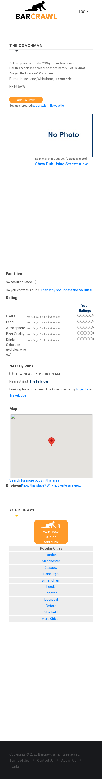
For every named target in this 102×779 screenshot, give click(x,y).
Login (84, 12)
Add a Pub (69, 760)
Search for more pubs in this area (34, 480)
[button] (51, 441)
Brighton (51, 593)
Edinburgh (51, 574)
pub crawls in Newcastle (48, 105)
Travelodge (17, 395)
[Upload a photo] (76, 158)
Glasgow (51, 567)
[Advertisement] (51, 218)
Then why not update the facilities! (66, 290)
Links (15, 766)
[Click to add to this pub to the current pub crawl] (26, 99)
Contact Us (45, 760)
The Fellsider (38, 381)
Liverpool (51, 599)
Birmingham (51, 580)
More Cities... (51, 619)
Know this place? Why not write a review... (51, 485)
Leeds (51, 587)
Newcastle (63, 79)
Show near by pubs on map (38, 374)
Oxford (51, 606)
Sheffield (51, 612)
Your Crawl (51, 532)
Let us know (77, 68)
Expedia (82, 389)
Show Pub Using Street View (61, 163)
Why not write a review (59, 63)
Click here (46, 73)
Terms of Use (19, 760)
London (51, 555)
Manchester (51, 561)
